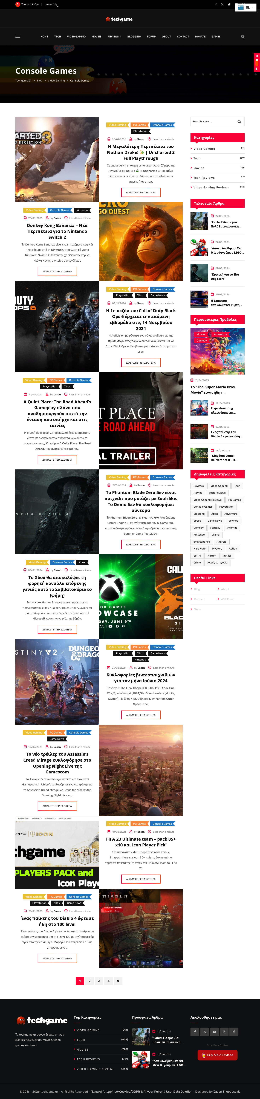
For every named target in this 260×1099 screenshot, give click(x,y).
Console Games (203, 506)
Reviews (198, 485)
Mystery (217, 548)
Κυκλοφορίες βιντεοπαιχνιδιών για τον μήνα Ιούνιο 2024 (140, 678)
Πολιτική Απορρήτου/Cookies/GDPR (116, 1091)
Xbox (214, 513)
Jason (141, 139)
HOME (44, 36)
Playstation (226, 506)
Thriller (227, 555)
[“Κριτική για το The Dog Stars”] (199, 273)
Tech (237, 485)
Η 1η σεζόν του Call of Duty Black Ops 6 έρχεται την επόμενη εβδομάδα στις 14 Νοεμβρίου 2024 (141, 319)
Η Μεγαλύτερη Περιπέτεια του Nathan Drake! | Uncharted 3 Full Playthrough (141, 152)
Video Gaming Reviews (207, 499)
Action (233, 548)
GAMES (216, 36)
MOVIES (97, 36)
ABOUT (166, 36)
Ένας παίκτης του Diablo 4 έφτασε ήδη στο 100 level (57, 921)
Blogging (199, 513)
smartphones (201, 541)
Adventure (230, 513)
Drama (215, 534)
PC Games (234, 499)
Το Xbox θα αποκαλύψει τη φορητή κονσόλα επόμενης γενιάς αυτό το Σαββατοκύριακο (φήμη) (57, 586)
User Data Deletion (179, 1091)
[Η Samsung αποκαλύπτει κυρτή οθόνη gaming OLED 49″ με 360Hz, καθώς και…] (199, 299)
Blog (197, 589)
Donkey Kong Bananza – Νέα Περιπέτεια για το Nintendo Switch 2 (57, 231)
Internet (232, 527)
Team (197, 609)
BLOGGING (134, 36)
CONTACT (183, 36)
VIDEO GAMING (76, 36)
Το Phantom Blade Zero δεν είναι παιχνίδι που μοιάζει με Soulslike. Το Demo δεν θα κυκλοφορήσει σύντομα (140, 501)
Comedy (198, 527)
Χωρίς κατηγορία (217, 562)
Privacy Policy (153, 1091)
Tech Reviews (217, 492)
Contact (199, 599)
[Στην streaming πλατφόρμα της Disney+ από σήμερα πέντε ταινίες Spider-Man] (199, 408)
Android (222, 541)
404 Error (227, 599)
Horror (211, 555)
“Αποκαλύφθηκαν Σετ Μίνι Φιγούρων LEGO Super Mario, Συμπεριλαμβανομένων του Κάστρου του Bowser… (100, 4)
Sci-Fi (197, 555)
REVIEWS (113, 36)
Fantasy (215, 527)
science (233, 520)
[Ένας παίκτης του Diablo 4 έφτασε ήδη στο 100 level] (199, 431)
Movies (197, 492)
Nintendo (199, 534)
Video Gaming (219, 485)
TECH (57, 36)
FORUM (151, 36)
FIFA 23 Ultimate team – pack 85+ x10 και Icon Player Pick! (141, 842)
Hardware (199, 548)
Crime (197, 562)
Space (197, 520)
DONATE (200, 36)
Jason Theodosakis (226, 1091)
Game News (215, 520)
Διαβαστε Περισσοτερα (140, 192)
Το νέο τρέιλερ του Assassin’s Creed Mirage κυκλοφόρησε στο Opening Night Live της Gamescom (57, 763)
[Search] (243, 37)
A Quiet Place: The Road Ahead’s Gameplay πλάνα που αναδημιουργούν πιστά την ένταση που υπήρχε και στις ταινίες (57, 413)
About (225, 589)
